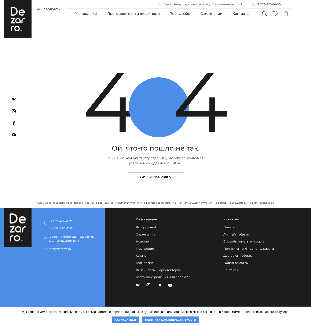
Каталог (142, 256)
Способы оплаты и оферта (243, 241)
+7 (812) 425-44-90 (268, 4)
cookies (51, 312)
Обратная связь (235, 263)
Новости (142, 241)
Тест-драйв (180, 14)
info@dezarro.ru (60, 249)
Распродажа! (85, 14)
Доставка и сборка (238, 256)
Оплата (229, 227)
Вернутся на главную (155, 176)
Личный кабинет (236, 234)
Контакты (241, 14)
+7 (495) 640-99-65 (61, 227)
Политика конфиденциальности (248, 249)
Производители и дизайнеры (133, 14)
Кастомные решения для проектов (163, 277)
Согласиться (125, 319)
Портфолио (145, 249)
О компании (211, 14)
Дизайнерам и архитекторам (158, 270)
